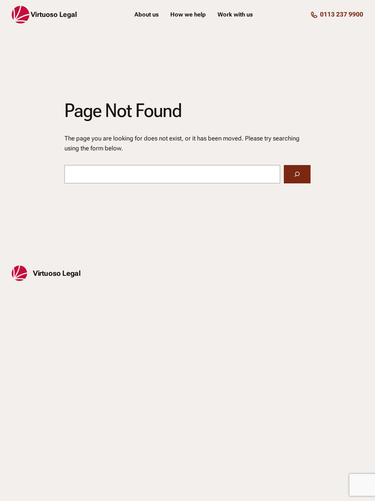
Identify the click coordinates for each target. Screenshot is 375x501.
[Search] (297, 174)
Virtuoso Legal (54, 14)
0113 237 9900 (341, 14)
